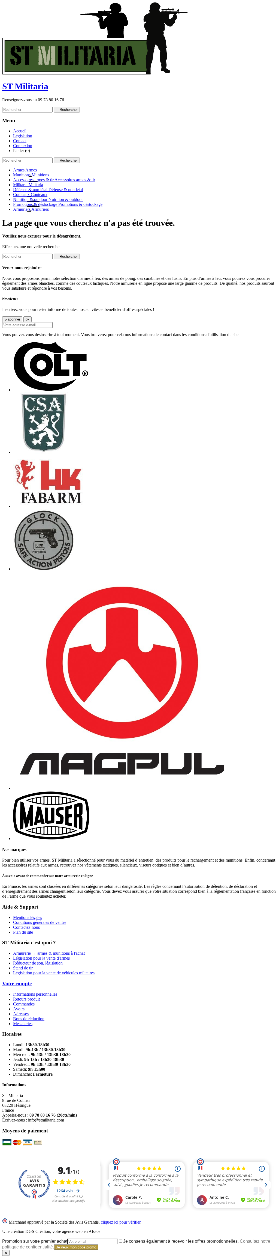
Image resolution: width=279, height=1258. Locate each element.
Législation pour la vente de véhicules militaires (54, 973)
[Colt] (51, 389)
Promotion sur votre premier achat (34, 1241)
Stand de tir (23, 968)
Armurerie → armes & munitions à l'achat (49, 953)
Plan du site (23, 932)
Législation (22, 135)
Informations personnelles (35, 994)
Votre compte (17, 983)
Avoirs (19, 1009)
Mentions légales (27, 917)
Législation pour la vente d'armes (41, 958)
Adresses (21, 1013)
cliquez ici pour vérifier (120, 1222)
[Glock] (43, 568)
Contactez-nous (26, 927)
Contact (19, 140)
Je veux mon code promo (76, 1247)
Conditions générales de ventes (39, 922)
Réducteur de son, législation (38, 963)
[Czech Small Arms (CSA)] (43, 452)
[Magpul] (122, 788)
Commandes (24, 1004)
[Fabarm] (48, 506)
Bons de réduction (28, 1018)
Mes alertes (22, 1023)
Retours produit (26, 999)
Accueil (19, 131)
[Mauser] (51, 838)
